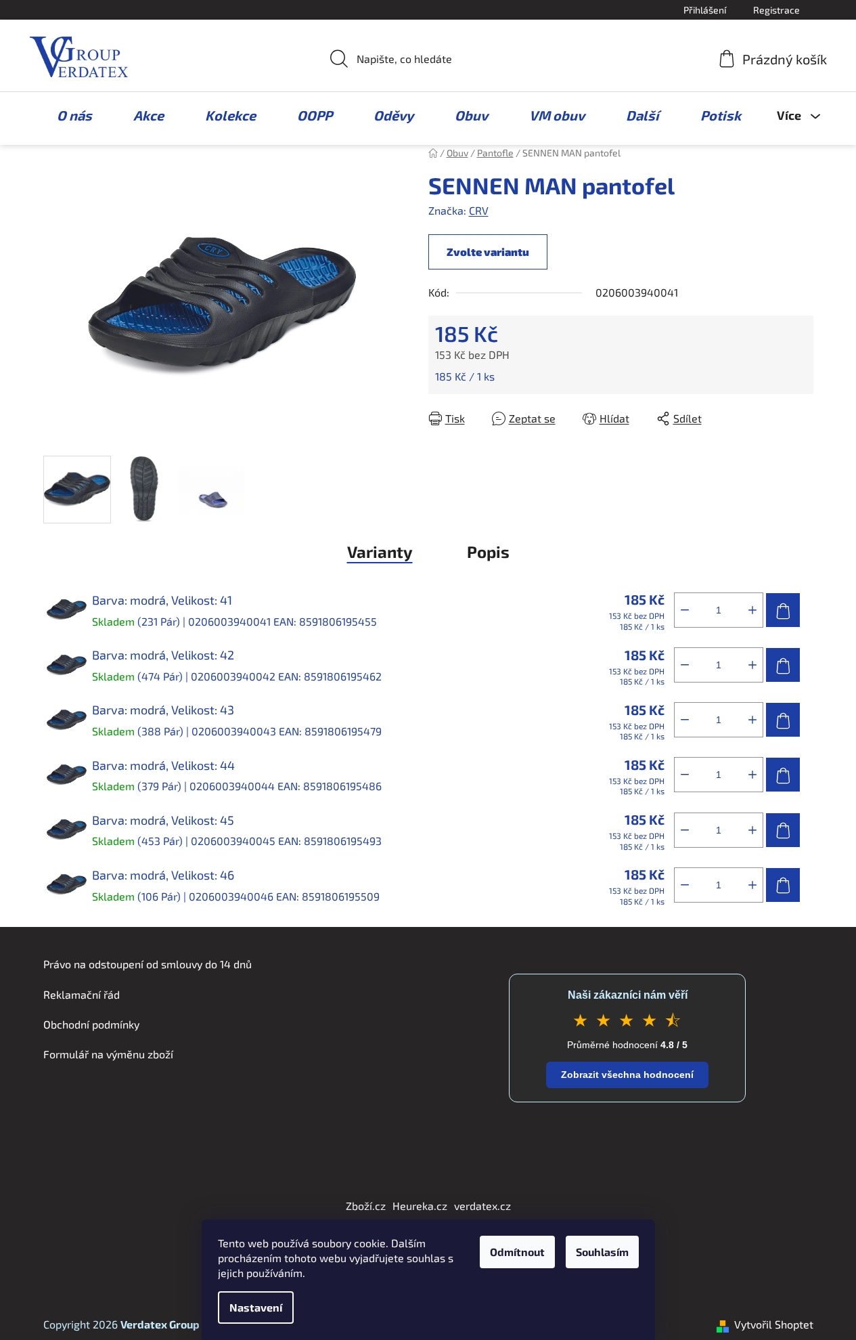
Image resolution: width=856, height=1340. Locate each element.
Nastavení (255, 1307)
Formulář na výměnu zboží (108, 1053)
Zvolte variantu (488, 251)
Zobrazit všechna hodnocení (627, 1074)
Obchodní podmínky (91, 1024)
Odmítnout (517, 1251)
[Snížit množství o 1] (685, 610)
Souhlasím (602, 1251)
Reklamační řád (81, 994)
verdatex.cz (482, 1205)
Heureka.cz (419, 1205)
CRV (479, 210)
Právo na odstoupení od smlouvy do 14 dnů (147, 963)
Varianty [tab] (380, 551)
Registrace (776, 10)
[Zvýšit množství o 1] (752, 610)
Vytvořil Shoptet (773, 1324)
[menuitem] (68, 115)
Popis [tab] (488, 551)
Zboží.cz (366, 1205)
